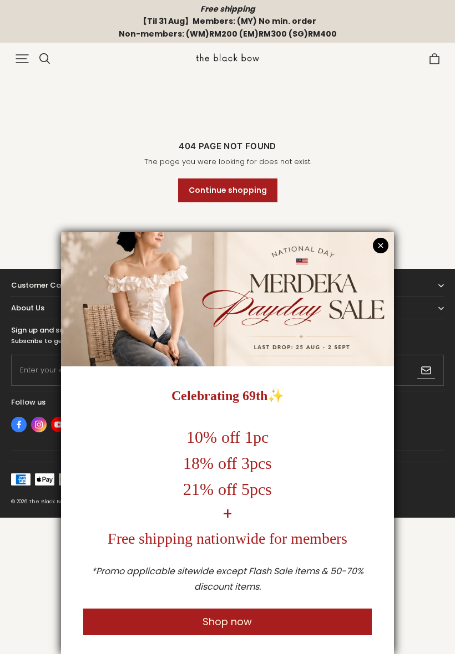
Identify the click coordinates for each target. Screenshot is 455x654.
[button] (22, 59)
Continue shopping (228, 190)
